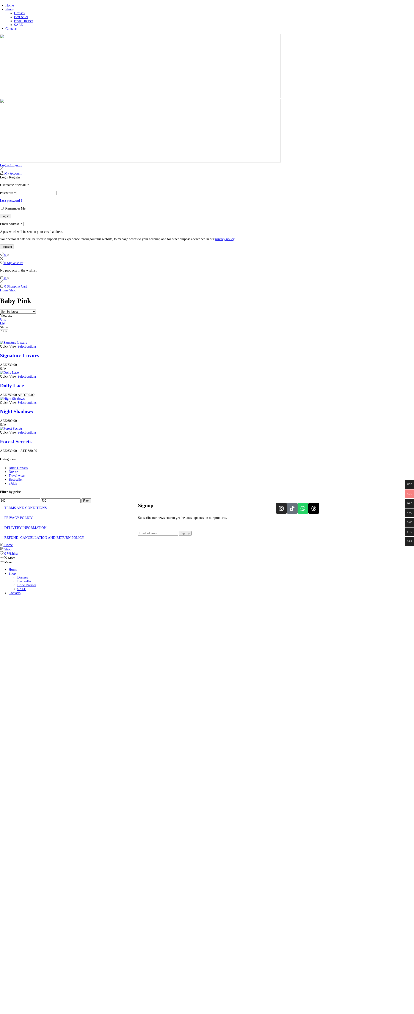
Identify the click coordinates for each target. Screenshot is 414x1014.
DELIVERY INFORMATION (25, 527)
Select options (26, 346)
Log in (5, 216)
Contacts (11, 28)
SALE (18, 25)
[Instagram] (281, 508)
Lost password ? (11, 200)
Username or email (14, 185)
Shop (9, 9)
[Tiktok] (292, 508)
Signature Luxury (19, 355)
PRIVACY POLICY (18, 518)
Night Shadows (16, 411)
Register (7, 246)
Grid (3, 319)
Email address (11, 224)
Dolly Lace (12, 385)
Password (8, 193)
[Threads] (313, 508)
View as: (6, 315)
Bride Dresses (23, 21)
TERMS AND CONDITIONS (25, 508)
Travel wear (17, 475)
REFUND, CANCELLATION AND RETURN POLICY (44, 537)
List (2, 323)
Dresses (19, 13)
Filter (86, 500)
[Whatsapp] (303, 508)
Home (9, 5)
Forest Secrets (15, 441)
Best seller (21, 17)
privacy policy (224, 239)
